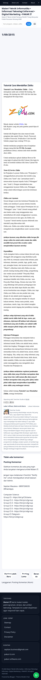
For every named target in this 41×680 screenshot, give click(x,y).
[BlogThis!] (7, 402)
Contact (24, 3)
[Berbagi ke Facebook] (11, 402)
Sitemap (5, 3)
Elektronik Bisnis (20, 406)
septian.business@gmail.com (16, 649)
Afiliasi (10, 406)
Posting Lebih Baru (10, 575)
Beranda (36, 575)
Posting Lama (25, 575)
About (33, 3)
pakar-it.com (9, 654)
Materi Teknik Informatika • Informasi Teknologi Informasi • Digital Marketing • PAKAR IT (18, 11)
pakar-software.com (12, 659)
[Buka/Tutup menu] (35, 23)
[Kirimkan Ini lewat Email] (4, 402)
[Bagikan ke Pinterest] (13, 402)
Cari (28, 24)
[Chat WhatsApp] (36, 675)
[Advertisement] (20, 59)
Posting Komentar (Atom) (22, 582)
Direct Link (15, 3)
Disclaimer (8, 637)
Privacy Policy (9, 632)
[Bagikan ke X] (9, 402)
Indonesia (36, 406)
